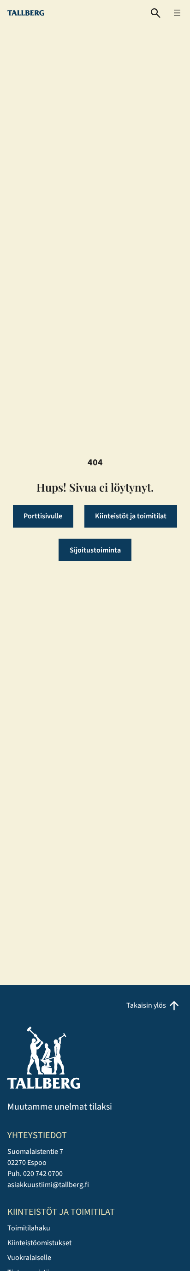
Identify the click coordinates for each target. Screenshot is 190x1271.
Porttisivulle (43, 516)
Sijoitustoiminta (95, 550)
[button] (155, 13)
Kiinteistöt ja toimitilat (130, 516)
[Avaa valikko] (177, 12)
